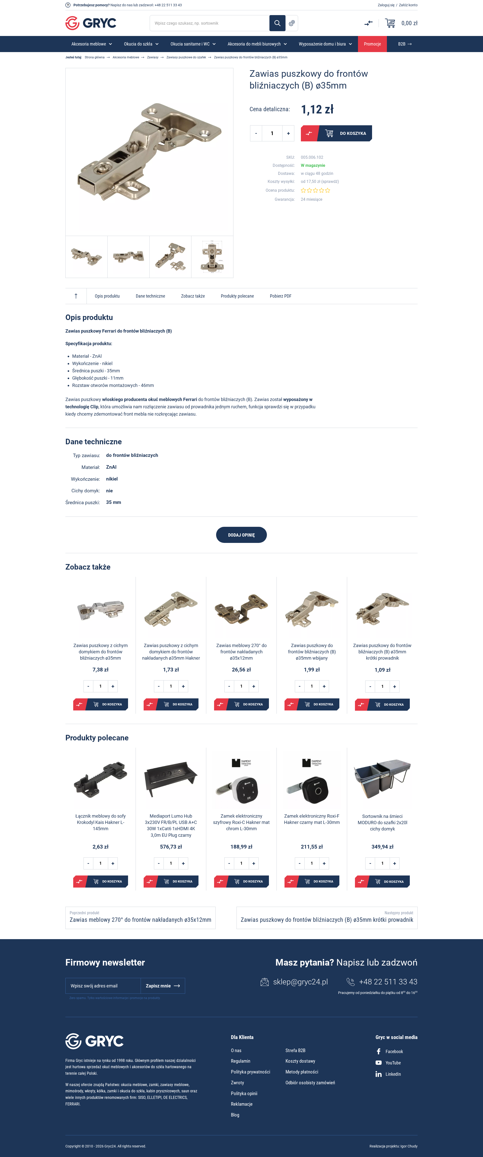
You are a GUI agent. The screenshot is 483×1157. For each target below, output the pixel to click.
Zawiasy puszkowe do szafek (186, 57)
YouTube (393, 1062)
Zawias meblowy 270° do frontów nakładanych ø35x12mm (241, 652)
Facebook (394, 1051)
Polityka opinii (244, 1093)
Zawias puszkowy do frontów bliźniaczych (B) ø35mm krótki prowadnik (382, 652)
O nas (236, 1050)
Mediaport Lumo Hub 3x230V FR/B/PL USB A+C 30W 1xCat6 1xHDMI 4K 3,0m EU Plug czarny (171, 825)
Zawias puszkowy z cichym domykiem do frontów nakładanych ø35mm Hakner (171, 652)
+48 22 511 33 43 (168, 5)
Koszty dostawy (300, 1061)
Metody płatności (302, 1072)
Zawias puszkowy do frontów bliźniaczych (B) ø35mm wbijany (312, 652)
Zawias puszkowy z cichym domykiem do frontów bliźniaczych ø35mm (100, 652)
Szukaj (277, 23)
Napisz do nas (121, 5)
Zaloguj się (386, 5)
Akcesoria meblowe (126, 57)
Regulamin (240, 1061)
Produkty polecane (237, 296)
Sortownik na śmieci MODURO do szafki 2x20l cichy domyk (382, 822)
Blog (235, 1115)
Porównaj (309, 133)
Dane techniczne (150, 296)
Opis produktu (107, 296)
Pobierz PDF (281, 296)
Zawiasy (152, 57)
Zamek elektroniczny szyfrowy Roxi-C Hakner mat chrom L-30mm (241, 822)
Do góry (76, 296)
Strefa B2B (295, 1050)
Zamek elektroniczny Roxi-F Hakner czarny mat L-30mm (312, 819)
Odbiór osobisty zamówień (310, 1083)
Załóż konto (408, 5)
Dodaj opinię (241, 535)
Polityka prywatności (250, 1072)
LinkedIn (393, 1074)
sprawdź (330, 182)
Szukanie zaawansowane (292, 23)
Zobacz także (193, 296)
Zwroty (237, 1083)
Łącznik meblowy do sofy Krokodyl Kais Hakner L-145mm (100, 822)
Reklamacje (242, 1104)
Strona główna (95, 57)
